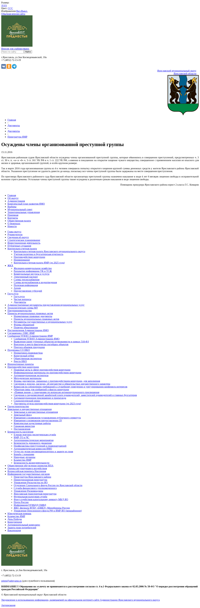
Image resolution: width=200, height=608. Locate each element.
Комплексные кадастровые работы (32, 423)
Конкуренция (15, 522)
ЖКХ (10, 265)
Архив (17, 288)
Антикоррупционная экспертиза (31, 375)
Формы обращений (24, 324)
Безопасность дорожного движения (33, 443)
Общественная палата (19, 220)
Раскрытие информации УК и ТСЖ (33, 271)
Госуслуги (13, 293)
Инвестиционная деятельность (24, 243)
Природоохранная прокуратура (30, 479)
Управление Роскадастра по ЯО (31, 482)
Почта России (21, 502)
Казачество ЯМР (22, 460)
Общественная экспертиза (28, 358)
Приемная (13, 215)
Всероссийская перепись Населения (27, 471)
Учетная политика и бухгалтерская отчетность (38, 254)
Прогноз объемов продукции (29, 347)
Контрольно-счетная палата (22, 248)
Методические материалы (27, 378)
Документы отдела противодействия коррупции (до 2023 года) (47, 403)
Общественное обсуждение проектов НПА (30, 465)
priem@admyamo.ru (11, 581)
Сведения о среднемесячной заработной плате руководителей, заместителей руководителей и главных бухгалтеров (75, 395)
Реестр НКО (20, 361)
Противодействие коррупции (29, 257)
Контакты (13, 218)
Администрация (16, 201)
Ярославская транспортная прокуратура (35, 493)
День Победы (15, 519)
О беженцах (14, 223)
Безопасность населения (20, 431)
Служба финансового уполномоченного (35, 488)
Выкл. (24, 11)
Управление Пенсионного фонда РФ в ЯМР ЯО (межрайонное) (48, 510)
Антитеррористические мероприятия (33, 440)
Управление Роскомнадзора (28, 491)
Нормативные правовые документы (33, 316)
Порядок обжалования (26, 327)
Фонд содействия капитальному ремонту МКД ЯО (41, 499)
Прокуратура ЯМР (17, 136)
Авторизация (8, 605)
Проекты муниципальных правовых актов (30, 313)
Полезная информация (26, 285)
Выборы (12, 206)
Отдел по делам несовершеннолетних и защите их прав (43, 451)
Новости (12, 226)
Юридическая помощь (19, 513)
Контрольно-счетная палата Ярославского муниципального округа (49, 251)
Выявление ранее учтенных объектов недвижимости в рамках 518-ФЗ (51, 341)
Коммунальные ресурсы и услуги (31, 274)
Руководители (15, 234)
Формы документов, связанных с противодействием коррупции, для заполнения (57, 381)
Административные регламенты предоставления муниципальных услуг (46, 305)
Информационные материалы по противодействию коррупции (47, 372)
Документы (14, 125)
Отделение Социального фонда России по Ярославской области (48, 485)
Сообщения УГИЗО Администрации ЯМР (30, 336)
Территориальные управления (24, 212)
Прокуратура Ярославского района (32, 477)
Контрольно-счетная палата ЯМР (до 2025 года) (39, 262)
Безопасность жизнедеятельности (31, 462)
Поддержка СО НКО (19, 350)
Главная (12, 120)
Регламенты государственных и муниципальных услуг (43, 322)
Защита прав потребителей (22, 527)
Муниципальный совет (20, 209)
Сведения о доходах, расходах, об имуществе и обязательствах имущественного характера (62, 384)
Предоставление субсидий (28, 291)
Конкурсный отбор (24, 355)
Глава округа (14, 231)
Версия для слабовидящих (15, 48)
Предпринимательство (20, 310)
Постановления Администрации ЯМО (28, 330)
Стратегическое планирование (24, 240)
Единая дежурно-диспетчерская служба (35, 434)
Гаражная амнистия (24, 426)
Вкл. (18, 11)
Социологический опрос (27, 400)
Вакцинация (14, 530)
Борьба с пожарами (24, 454)
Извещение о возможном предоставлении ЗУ (38, 420)
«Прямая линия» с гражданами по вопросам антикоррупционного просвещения (56, 392)
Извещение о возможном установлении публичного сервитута (47, 417)
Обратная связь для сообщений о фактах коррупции (41, 389)
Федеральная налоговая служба (30, 496)
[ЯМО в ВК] (4, 68)
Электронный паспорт (26, 276)
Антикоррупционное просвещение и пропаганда (40, 398)
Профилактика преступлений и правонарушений (40, 446)
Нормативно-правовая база (28, 353)
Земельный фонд (23, 415)
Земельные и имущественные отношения (30, 409)
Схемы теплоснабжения (26, 279)
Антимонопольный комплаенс (24, 524)
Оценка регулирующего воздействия (27, 468)
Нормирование (22, 260)
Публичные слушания (19, 245)
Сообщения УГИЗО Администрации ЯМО (37, 338)
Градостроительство (18, 406)
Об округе (13, 198)
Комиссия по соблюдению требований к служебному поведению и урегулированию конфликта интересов (70, 386)
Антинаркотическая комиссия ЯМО (33, 448)
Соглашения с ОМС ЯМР (21, 333)
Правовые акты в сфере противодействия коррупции (42, 369)
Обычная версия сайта (13, 14)
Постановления (22, 429)
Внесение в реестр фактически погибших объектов (41, 344)
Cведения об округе (18, 237)
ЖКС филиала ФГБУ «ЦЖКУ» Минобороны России (42, 508)
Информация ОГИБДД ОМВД (30, 505)
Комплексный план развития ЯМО (26, 203)
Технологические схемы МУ (23, 307)
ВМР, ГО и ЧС (21, 437)
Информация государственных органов (29, 474)
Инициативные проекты (21, 364)
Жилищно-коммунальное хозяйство (33, 268)
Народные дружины (24, 457)
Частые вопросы (22, 299)
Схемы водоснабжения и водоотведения (35, 282)
